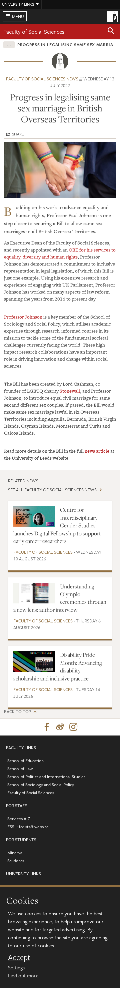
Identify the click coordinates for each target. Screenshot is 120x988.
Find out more (23, 975)
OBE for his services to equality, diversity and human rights (60, 253)
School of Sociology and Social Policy (40, 784)
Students (15, 860)
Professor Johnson (23, 317)
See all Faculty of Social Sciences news (52, 489)
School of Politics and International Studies (46, 776)
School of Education (25, 760)
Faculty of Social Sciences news (42, 78)
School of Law (20, 768)
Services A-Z (18, 818)
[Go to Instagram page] (73, 727)
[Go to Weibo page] (60, 727)
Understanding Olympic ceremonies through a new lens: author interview (59, 598)
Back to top (17, 711)
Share (18, 134)
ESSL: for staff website (28, 826)
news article (97, 451)
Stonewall (70, 391)
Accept (19, 957)
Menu (18, 16)
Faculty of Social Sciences (33, 31)
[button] (111, 31)
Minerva (14, 852)
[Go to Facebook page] (47, 727)
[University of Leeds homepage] (112, 16)
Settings (16, 967)
